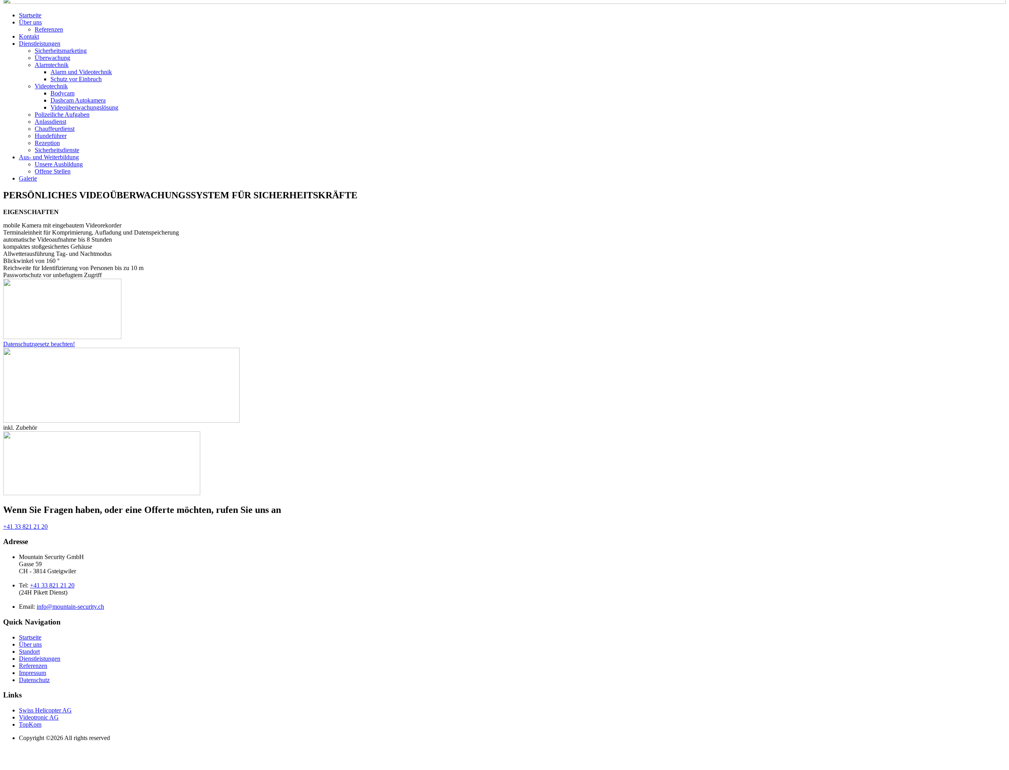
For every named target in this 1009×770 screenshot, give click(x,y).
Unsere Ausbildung (59, 164)
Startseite (30, 15)
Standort (29, 651)
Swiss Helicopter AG (45, 710)
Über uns (30, 22)
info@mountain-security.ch (70, 606)
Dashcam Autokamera (78, 100)
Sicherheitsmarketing (61, 50)
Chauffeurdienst (54, 128)
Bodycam (62, 93)
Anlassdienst (50, 121)
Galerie (28, 178)
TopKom (30, 724)
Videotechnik (51, 86)
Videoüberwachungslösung (84, 107)
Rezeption (47, 143)
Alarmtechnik (52, 65)
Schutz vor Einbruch (76, 79)
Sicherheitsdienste (57, 150)
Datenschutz (34, 680)
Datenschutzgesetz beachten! (39, 344)
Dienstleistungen (39, 43)
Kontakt (29, 36)
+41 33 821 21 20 (25, 526)
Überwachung (52, 57)
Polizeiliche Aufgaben (62, 114)
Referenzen (49, 29)
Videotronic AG (39, 717)
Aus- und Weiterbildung (49, 157)
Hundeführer (51, 135)
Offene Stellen (53, 171)
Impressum (32, 672)
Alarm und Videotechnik (81, 72)
